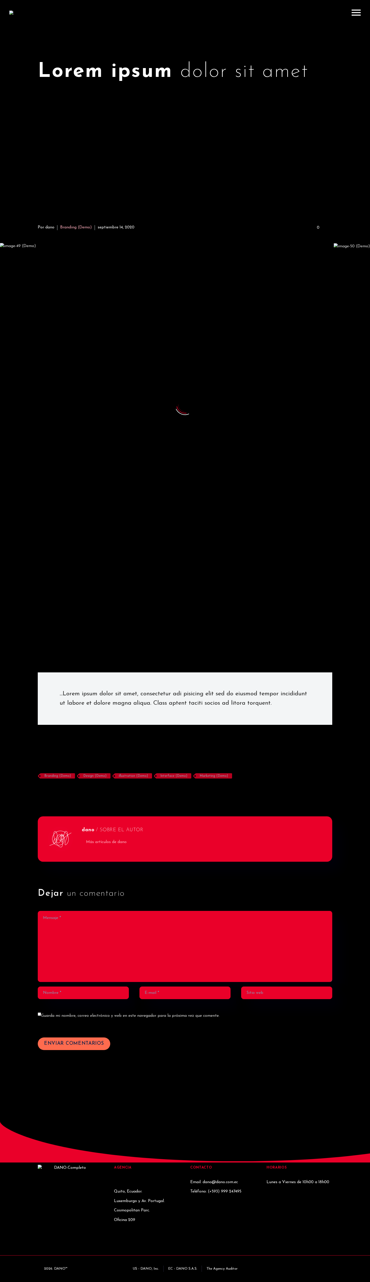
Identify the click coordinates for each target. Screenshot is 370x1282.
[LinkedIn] (72, 791)
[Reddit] (80, 791)
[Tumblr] (64, 791)
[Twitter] (49, 791)
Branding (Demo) (76, 227)
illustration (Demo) (133, 776)
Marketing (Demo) (214, 776)
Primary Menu (356, 12)
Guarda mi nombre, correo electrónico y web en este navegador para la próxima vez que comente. (130, 1016)
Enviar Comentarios (74, 1043)
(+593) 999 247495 (224, 1191)
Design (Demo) (94, 776)
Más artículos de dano (106, 842)
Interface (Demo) (173, 776)
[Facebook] (41, 791)
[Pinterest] (57, 791)
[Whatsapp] (296, 1267)
